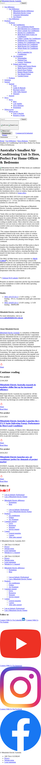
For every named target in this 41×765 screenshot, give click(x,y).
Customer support (10, 521)
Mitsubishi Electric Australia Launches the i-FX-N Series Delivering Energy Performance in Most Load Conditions (20, 423)
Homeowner (6, 133)
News (6, 98)
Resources (12, 525)
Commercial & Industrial (24, 133)
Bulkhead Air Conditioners (26, 40)
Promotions (17, 107)
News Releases (18, 105)
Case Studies (17, 103)
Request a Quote (19, 115)
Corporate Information (21, 15)
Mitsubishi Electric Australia (9, 333)
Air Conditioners (19, 25)
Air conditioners (14, 515)
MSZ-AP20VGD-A (11, 303)
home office (22, 193)
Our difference (9, 7)
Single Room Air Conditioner (27, 44)
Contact (7, 531)
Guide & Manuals (19, 88)
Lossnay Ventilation (24, 62)
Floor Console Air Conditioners (28, 31)
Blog (15, 102)
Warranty (16, 94)
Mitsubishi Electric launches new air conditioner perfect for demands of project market (19, 459)
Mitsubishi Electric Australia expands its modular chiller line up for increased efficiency (18, 387)
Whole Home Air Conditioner (27, 48)
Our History (17, 17)
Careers (11, 535)
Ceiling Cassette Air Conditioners (29, 38)
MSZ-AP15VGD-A (11, 297)
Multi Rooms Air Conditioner (27, 46)
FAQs (11, 523)
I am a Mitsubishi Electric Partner (15, 497)
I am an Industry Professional (14, 495)
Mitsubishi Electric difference (14, 500)
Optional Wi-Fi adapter (10, 278)
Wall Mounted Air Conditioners (28, 29)
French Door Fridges (24, 70)
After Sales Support (20, 92)
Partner (4, 135)
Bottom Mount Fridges (25, 72)
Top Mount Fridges (24, 74)
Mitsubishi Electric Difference (23, 11)
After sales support (15, 537)
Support (7, 82)
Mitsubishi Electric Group (22, 13)
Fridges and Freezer (20, 64)
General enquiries (15, 533)
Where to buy (9, 109)
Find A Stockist (18, 113)
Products (7, 21)
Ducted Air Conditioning (26, 33)
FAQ (15, 86)
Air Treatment (18, 56)
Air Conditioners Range (25, 27)
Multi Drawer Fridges (24, 68)
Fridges (11, 517)
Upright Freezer (22, 76)
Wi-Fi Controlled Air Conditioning (24, 53)
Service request (14, 529)
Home (2, 141)
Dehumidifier (22, 58)
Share (2, 367)
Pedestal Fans (22, 60)
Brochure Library (19, 90)
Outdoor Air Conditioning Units (28, 42)
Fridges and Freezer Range (26, 66)
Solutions (7, 80)
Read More (4, 409)
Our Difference (14, 9)
